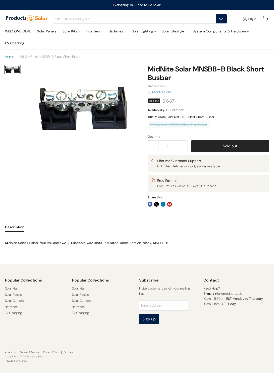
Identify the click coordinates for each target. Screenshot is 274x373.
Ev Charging (13, 313)
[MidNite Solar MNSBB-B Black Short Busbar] (179, 129)
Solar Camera (14, 301)
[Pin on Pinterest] (169, 204)
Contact (68, 352)
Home (9, 57)
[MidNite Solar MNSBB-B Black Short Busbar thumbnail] (12, 69)
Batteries (116, 31)
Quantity (154, 136)
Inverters (93, 31)
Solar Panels (46, 31)
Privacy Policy (51, 352)
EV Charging (14, 43)
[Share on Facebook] (150, 204)
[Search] (221, 18)
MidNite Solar (162, 92)
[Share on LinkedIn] (163, 204)
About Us (10, 352)
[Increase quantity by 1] (182, 146)
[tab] (14, 228)
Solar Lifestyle (173, 31)
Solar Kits (70, 31)
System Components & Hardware (220, 31)
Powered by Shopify (16, 360)
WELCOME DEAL (18, 31)
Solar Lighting (143, 31)
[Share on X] (156, 204)
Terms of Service (29, 352)
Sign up (149, 319)
